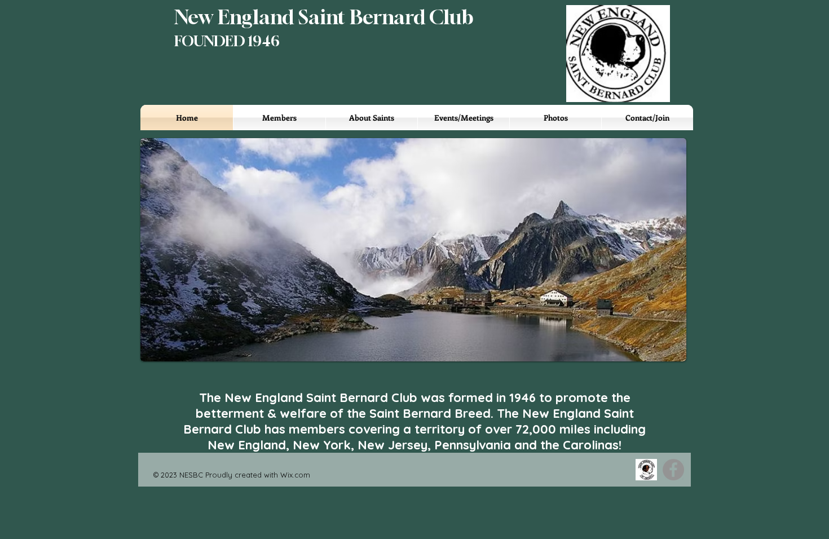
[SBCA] (646, 469)
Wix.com (295, 474)
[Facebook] (673, 469)
